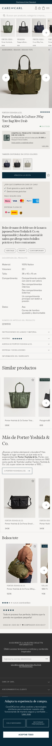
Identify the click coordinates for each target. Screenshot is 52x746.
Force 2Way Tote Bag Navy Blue (38, 42)
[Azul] (6, 164)
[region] (26, 617)
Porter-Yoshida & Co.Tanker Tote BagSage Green (7, 42)
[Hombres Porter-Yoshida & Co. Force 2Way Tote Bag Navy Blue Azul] (39, 28)
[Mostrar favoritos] (39, 8)
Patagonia (21, 39)
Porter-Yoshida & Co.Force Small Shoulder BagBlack (19, 523)
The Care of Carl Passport (26, 2)
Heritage (10, 251)
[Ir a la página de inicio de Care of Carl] (12, 8)
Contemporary (37, 251)
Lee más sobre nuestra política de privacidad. (26, 665)
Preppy (22, 251)
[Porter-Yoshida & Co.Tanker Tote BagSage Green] (19, 418)
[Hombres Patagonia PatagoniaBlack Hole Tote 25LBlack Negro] (23, 28)
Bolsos (17, 50)
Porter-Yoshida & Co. (7, 40)
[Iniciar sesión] (36, 8)
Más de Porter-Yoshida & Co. (26, 440)
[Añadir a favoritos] (32, 380)
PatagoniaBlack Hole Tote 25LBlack (23, 42)
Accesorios (7, 50)
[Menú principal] (47, 8)
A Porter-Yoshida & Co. (15, 471)
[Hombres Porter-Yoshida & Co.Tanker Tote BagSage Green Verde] (19, 397)
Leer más (45, 146)
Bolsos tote (27, 50)
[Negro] (17, 164)
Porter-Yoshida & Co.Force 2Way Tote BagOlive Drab (20, 589)
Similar (19, 368)
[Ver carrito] (43, 8)
